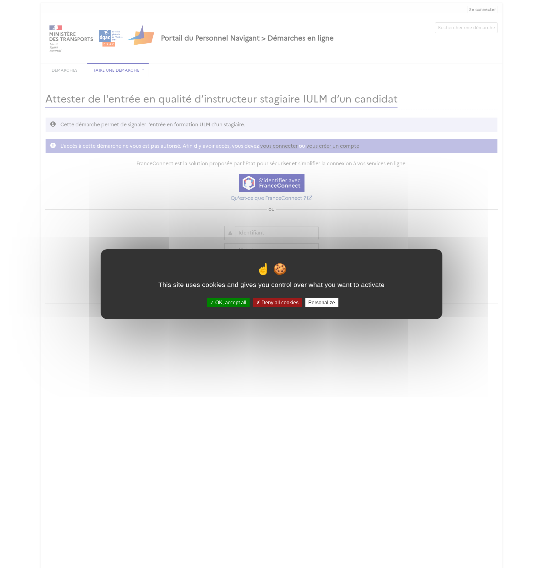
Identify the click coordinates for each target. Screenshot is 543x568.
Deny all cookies (279, 302)
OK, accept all (230, 302)
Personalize (321, 302)
